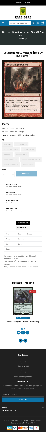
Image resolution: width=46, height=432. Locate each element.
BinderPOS (30, 423)
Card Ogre (23, 39)
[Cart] (42, 23)
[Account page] (38, 23)
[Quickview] (19, 332)
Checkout (19, 3)
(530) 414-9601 (23, 366)
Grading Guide (28, 135)
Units (4, 170)
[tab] (23, 223)
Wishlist (28, 3)
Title (3, 140)
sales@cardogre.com (23, 376)
